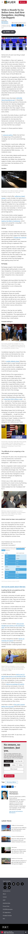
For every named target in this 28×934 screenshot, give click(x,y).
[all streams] (26, 932)
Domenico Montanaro (4, 22)
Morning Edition (11, 782)
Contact (5, 897)
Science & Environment (17, 836)
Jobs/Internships (6, 903)
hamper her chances (20, 237)
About (4, 894)
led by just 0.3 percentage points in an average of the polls (13, 676)
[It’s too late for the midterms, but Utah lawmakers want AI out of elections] (6, 828)
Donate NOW (9, 776)
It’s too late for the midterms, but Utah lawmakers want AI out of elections (19, 829)
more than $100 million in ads (13, 399)
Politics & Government (17, 825)
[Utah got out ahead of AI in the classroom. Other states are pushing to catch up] (6, 850)
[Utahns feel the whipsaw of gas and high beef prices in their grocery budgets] (6, 861)
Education (14, 847)
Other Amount (13, 769)
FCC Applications (7, 912)
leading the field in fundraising (10, 221)
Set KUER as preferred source (19, 22)
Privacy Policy (6, 906)
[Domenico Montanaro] (4, 795)
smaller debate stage (12, 361)
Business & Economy (16, 858)
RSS (4, 918)
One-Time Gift (18, 761)
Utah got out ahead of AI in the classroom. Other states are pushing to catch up (18, 851)
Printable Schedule (7, 915)
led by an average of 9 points (15, 684)
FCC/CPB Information (8, 909)
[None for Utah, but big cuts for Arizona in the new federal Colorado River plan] (6, 839)
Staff (4, 900)
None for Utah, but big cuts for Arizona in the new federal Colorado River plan (18, 840)
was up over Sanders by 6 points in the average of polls (12, 625)
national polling (8, 135)
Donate (23, 2)
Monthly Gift (9, 761)
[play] (2, 932)
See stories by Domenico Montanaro (16, 812)
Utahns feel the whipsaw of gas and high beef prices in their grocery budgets (18, 862)
